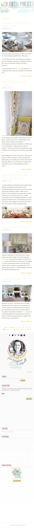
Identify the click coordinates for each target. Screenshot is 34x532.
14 (29, 327)
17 (11, 329)
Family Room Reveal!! (13, 279)
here (3, 261)
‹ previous (12, 327)
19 (17, 329)
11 (20, 327)
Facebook (10, 335)
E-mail (3, 393)
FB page (18, 68)
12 (23, 327)
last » (29, 329)
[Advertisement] (13, 413)
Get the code (17, 481)
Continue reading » (26, 76)
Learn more (29, 372)
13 (26, 327)
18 (14, 329)
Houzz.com (5, 259)
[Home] (17, 7)
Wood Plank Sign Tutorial (15, 227)
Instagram (21, 335)
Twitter (13, 335)
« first (5, 327)
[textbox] (11, 380)
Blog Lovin (24, 335)
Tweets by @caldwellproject (7, 431)
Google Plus (15, 335)
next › (24, 329)
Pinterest (18, 335)
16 (7, 329)
